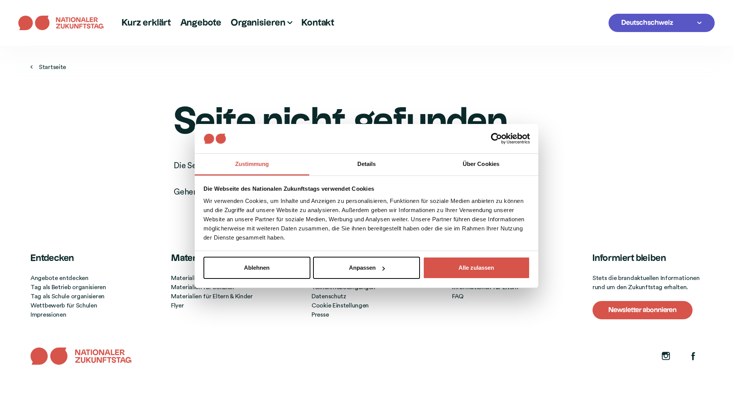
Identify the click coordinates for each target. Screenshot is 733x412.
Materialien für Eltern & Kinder (212, 296)
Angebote (200, 22)
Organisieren (259, 22)
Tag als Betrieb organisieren (68, 287)
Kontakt (318, 22)
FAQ (457, 296)
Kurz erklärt (146, 22)
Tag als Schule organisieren (68, 296)
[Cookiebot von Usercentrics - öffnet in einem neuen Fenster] (496, 138)
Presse (320, 315)
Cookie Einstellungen (340, 306)
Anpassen (362, 267)
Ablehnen (257, 267)
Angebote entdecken (60, 278)
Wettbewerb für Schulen (64, 306)
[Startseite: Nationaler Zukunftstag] (65, 23)
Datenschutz (329, 296)
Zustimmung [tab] (252, 164)
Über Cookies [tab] (481, 164)
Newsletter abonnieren (642, 310)
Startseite (52, 67)
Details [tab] (366, 164)
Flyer (177, 306)
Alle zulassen (476, 267)
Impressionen (48, 315)
